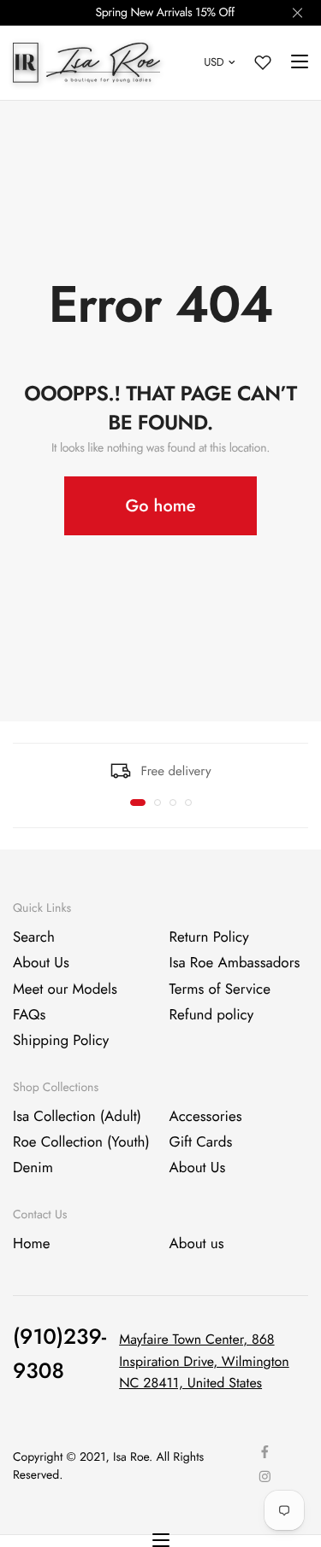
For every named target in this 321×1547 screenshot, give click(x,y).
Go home (161, 505)
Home (31, 1244)
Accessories (205, 1116)
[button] (138, 802)
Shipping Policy (61, 1041)
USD (213, 62)
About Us (41, 964)
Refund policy (211, 1015)
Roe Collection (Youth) (81, 1142)
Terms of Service (219, 989)
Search (34, 937)
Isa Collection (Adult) (77, 1116)
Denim (33, 1169)
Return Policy (209, 937)
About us (196, 1244)
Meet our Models (65, 989)
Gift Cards (201, 1142)
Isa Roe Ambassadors (234, 964)
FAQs (29, 1015)
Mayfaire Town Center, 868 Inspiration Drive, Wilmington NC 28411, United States (203, 1361)
